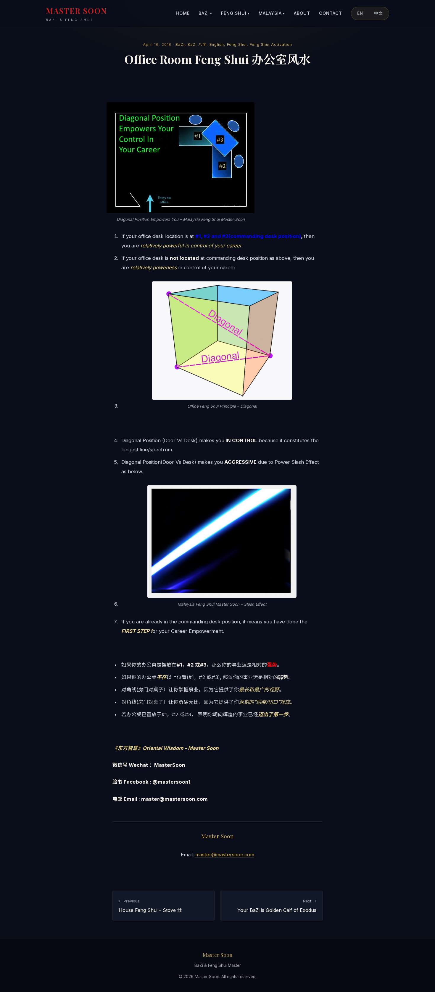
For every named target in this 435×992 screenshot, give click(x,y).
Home (183, 13)
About (302, 13)
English (217, 44)
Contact (330, 13)
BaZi (205, 13)
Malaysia (272, 13)
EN (360, 13)
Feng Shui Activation (271, 44)
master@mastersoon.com (224, 855)
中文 (378, 13)
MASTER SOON (76, 14)
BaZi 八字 (197, 44)
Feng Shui (235, 13)
